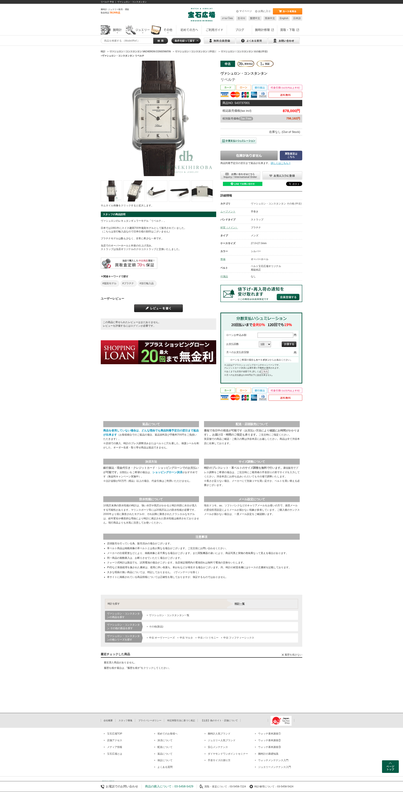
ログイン (136, 325)
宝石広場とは (114, 753)
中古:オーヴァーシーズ (162, 637)
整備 (222, 259)
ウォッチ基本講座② (269, 740)
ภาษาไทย (227, 18)
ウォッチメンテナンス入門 (273, 760)
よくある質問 (165, 767)
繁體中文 (255, 18)
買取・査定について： (217, 786)
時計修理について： (265, 786)
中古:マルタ (186, 637)
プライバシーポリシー (149, 720)
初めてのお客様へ (167, 733)
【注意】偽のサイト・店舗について (219, 720)
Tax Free (246, 118)
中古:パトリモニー (208, 637)
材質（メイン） (229, 227)
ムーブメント (228, 211)
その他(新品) (156, 626)
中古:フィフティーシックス (238, 637)
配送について (165, 747)
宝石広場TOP (114, 733)
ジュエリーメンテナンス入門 (274, 767)
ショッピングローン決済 (167, 472)
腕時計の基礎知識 (268, 753)
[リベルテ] (111, 191)
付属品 (224, 276)
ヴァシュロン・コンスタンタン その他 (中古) (276, 203)
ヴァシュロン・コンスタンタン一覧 (169, 615)
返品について (165, 753)
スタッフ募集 (125, 720)
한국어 (241, 18)
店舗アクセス (114, 740)
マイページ (245, 11)
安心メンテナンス (218, 747)
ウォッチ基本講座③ (269, 747)
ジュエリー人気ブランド (222, 740)
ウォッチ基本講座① (269, 733)
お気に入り (264, 11)
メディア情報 (114, 747)
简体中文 (270, 18)
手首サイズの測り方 (219, 760)
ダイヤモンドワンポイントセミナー (228, 753)
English (284, 18)
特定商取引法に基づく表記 (181, 720)
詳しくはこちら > (280, 163)
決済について (165, 740)
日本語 (297, 18)
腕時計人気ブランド (219, 733)
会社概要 (108, 720)
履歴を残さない (293, 654)
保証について (165, 760)
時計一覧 (240, 603)
